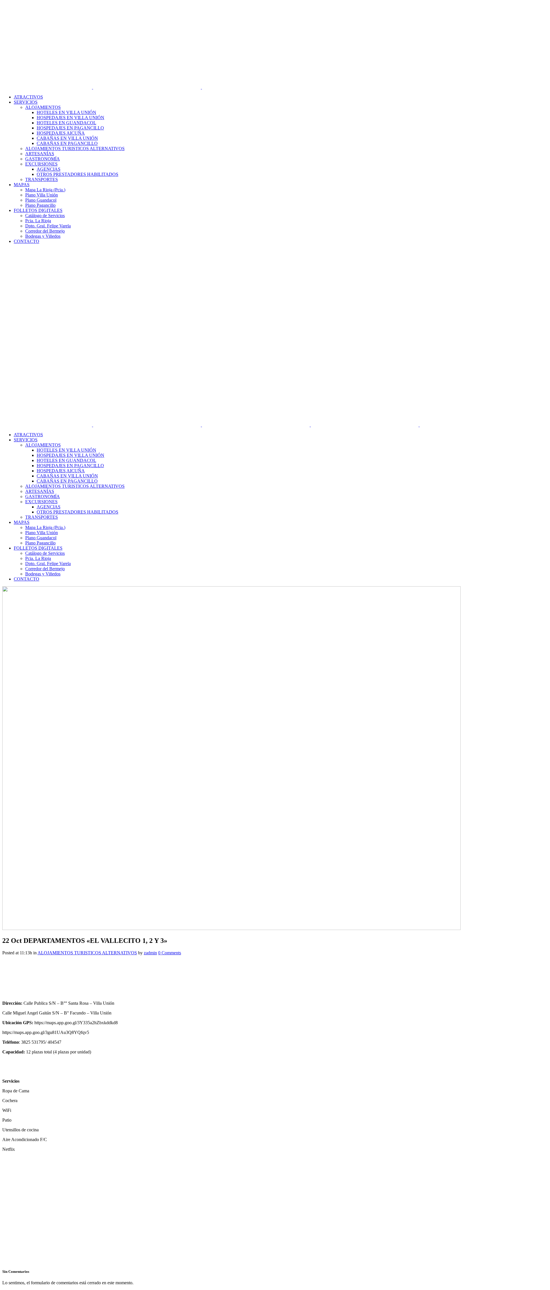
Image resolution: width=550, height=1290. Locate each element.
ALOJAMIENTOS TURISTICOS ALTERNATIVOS (87, 952)
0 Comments (169, 952)
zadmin (150, 952)
